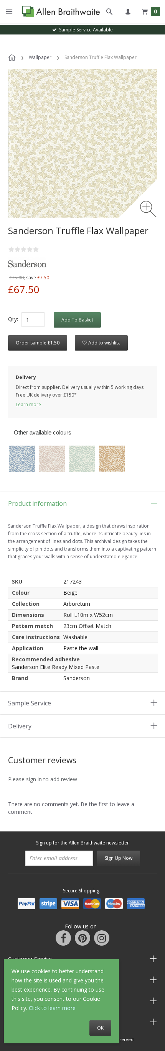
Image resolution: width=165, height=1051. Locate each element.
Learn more (28, 404)
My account (128, 11)
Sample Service (29, 703)
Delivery (19, 726)
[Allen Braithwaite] (59, 12)
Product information (37, 503)
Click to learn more (52, 1008)
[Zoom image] (148, 209)
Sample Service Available (85, 29)
